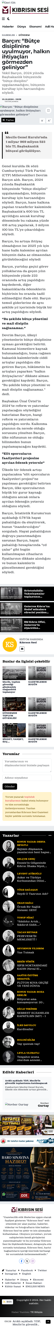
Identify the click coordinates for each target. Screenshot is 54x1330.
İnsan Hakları (34, 1282)
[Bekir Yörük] (9, 965)
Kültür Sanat (13, 1286)
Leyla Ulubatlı (28, 1052)
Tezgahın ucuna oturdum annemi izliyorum (28, 1058)
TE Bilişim (36, 1312)
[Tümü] (50, 835)
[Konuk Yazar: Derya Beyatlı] (9, 846)
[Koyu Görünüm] (8, 19)
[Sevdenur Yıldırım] (9, 950)
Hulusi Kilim (26, 1039)
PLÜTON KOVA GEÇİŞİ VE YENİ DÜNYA (32, 984)
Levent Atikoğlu (29, 873)
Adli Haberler (13, 1282)
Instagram (11, 1273)
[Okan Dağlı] (9, 906)
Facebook (27, 1270)
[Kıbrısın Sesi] (25, 10)
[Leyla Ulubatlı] (9, 1056)
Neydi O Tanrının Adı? (32, 893)
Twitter (42, 1270)
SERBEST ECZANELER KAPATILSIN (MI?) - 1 (33, 1014)
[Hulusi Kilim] (9, 1041)
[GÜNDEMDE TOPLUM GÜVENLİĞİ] (14, 704)
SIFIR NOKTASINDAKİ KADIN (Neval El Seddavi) (32, 967)
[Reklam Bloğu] (27, 1124)
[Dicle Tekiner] (9, 1012)
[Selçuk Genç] (9, 862)
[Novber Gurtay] (16, 1104)
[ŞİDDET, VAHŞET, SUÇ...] (14, 730)
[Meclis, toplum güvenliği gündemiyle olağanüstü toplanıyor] (14, 672)
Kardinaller (25, 1029)
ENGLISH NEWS (35, 1286)
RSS (9, 1301)
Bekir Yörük (25, 961)
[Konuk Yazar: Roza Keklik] (9, 996)
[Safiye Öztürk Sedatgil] (9, 979)
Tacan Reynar (27, 932)
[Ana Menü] (3, 19)
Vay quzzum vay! (28, 1044)
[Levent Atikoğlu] (9, 877)
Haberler (8, 26)
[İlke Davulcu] (9, 1027)
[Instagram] (32, 1261)
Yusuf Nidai (25, 917)
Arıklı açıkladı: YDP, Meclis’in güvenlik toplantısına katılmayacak (26, 1082)
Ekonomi (35, 26)
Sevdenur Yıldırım (30, 948)
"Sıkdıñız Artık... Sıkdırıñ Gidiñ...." (29, 923)
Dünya (21, 26)
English (26, 1273)
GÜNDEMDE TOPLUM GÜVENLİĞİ (10, 715)
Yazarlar (11, 1270)
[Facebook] (21, 1261)
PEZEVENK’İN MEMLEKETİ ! (27, 938)
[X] (27, 1261)
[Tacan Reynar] (9, 935)
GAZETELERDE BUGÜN (37, 683)
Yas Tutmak (25, 952)
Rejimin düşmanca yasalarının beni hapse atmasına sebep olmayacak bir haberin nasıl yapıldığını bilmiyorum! (33, 851)
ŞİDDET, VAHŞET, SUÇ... (13, 740)
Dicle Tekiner (27, 1008)
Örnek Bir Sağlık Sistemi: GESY (28, 908)
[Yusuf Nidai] (9, 921)
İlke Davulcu (26, 1025)
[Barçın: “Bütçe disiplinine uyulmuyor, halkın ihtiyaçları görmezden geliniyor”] (27, 111)
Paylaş (10, 120)
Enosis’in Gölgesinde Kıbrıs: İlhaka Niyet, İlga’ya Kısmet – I (31, 864)
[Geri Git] (8, 3)
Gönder (10, 786)
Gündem (24, 35)
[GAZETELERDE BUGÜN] (40, 672)
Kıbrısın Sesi (28, 642)
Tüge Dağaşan (27, 889)
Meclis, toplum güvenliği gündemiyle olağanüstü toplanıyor (11, 686)
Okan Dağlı (25, 902)
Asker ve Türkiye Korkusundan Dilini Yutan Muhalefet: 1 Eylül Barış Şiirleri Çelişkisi (34, 879)
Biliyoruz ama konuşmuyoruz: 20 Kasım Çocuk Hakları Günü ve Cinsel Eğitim (32, 1001)
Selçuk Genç (26, 858)
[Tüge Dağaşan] (9, 891)
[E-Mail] (22, 648)
